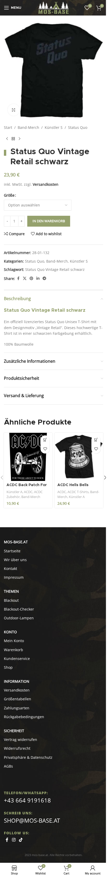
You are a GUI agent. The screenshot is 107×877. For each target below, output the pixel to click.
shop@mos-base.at (32, 820)
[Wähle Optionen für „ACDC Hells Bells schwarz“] (96, 439)
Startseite (12, 550)
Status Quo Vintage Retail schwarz (55, 269)
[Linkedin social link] (38, 278)
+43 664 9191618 (27, 800)
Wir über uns (15, 559)
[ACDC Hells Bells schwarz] (79, 457)
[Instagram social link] (13, 840)
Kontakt (10, 568)
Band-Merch (28, 127)
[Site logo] (53, 7)
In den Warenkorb (48, 221)
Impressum (14, 577)
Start (8, 127)
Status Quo (77, 127)
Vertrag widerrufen (20, 739)
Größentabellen (17, 698)
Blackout (11, 600)
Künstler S (54, 127)
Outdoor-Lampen (19, 617)
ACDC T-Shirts (78, 491)
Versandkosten (45, 184)
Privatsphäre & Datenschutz (28, 757)
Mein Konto (14, 640)
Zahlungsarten (16, 707)
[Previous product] (7, 139)
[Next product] (19, 139)
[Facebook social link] (18, 278)
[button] (45, 439)
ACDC (28, 491)
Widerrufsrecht (17, 748)
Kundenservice (17, 658)
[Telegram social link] (44, 278)
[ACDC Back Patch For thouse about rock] (28, 457)
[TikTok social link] (20, 840)
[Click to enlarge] (13, 110)
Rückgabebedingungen (24, 716)
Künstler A (14, 491)
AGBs (8, 766)
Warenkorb (13, 649)
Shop (8, 667)
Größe (9, 195)
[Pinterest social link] (31, 278)
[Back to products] (13, 139)
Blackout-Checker (19, 609)
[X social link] (24, 278)
